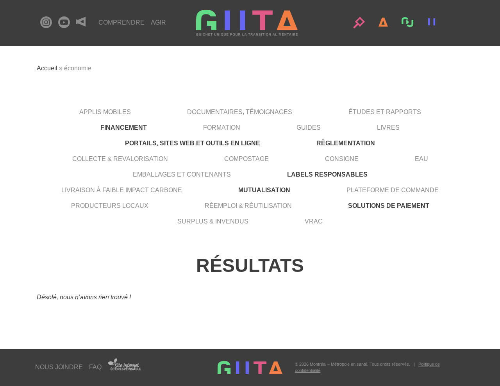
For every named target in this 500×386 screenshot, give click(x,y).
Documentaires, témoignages (239, 112)
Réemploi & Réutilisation (248, 205)
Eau (421, 158)
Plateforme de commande (392, 190)
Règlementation (345, 143)
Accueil (47, 68)
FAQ (95, 367)
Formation (221, 127)
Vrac (314, 221)
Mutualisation (264, 190)
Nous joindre (59, 367)
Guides (308, 127)
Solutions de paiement (388, 205)
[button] (359, 23)
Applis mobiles (105, 112)
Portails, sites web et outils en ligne (192, 143)
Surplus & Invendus (212, 221)
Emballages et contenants (182, 174)
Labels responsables (327, 174)
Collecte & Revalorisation (120, 158)
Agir (158, 22)
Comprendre (121, 22)
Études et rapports (384, 112)
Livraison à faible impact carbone (121, 190)
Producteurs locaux (109, 205)
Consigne (342, 158)
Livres (388, 127)
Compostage (246, 158)
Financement (123, 127)
